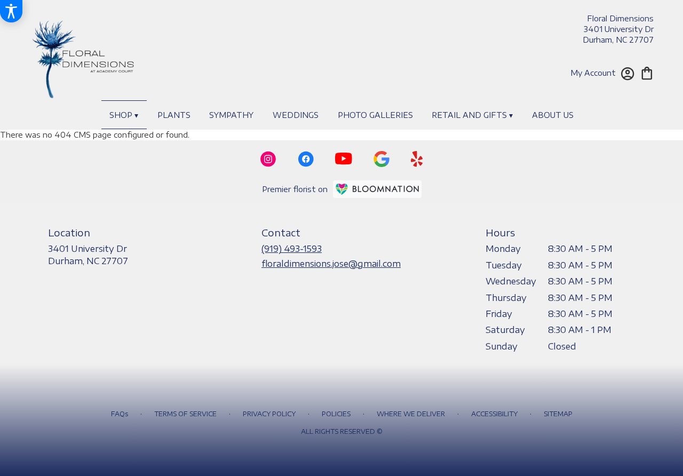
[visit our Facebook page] (305, 159)
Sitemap (558, 414)
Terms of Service (185, 414)
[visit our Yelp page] (417, 159)
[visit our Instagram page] (268, 159)
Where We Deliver (411, 414)
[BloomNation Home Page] (377, 189)
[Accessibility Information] (11, 11)
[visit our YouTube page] (343, 159)
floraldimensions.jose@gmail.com (331, 263)
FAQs (119, 414)
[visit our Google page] (381, 159)
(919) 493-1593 (291, 248)
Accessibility (494, 414)
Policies (336, 414)
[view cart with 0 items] (647, 72)
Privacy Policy (269, 414)
